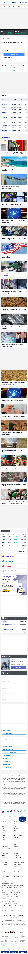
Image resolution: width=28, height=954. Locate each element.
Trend (3, 837)
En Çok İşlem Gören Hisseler (8, 909)
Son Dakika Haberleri (6, 824)
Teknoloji (16, 824)
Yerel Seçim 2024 (16, 891)
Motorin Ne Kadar (7, 733)
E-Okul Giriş (17, 860)
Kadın (3, 833)
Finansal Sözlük (5, 853)
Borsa (12, 6)
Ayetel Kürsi (17, 869)
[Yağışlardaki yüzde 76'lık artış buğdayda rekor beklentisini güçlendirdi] (14, 375)
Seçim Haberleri (17, 833)
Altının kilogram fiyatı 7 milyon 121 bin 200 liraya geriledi (13, 221)
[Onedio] (4, 941)
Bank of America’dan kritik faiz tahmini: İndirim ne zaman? (12, 187)
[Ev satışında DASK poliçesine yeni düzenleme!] (14, 409)
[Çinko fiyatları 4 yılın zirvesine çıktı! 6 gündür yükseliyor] (14, 319)
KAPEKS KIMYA (5, 627)
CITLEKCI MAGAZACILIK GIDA (7, 629)
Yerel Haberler (5, 846)
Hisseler (4, 855)
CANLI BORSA (10, 561)
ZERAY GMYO (4, 632)
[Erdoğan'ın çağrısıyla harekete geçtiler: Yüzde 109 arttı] (14, 477)
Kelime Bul (16, 851)
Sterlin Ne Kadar (6, 761)
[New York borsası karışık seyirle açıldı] (14, 197)
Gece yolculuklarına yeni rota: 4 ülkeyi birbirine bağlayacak (12, 292)
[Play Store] (4, 819)
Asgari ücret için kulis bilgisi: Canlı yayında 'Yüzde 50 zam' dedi (13, 345)
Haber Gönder (23, 819)
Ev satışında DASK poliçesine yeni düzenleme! (14, 416)
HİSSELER (8, 566)
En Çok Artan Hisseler (7, 907)
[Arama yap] (20, 2)
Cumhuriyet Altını (5, 114)
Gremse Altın (4, 117)
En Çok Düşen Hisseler (18, 905)
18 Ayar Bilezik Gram (6, 127)
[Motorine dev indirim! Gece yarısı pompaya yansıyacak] (14, 266)
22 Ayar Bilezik (14, 896)
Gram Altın (4, 102)
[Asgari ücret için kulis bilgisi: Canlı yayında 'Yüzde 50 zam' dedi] (14, 337)
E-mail (15, 839)
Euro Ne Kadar (6, 758)
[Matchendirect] (14, 936)
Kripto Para (4, 857)
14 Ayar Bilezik (13, 894)
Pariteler (12, 910)
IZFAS (3, 545)
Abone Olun (19, 667)
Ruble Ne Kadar (6, 767)
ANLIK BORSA (10, 556)
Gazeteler (16, 837)
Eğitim (3, 839)
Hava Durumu (5, 869)
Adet (5, 47)
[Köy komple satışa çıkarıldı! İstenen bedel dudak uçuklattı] (14, 425)
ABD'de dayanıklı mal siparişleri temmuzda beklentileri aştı (13, 256)
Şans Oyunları (17, 842)
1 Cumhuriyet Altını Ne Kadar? (9, 901)
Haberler (4, 826)
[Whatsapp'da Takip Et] (24, 811)
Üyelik (14, 915)
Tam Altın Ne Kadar (7, 746)
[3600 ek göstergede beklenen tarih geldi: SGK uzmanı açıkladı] (14, 231)
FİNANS (3, 6)
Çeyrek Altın (4, 109)
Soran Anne (16, 853)
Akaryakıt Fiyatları (7, 727)
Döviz (24, 6)
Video (3, 844)
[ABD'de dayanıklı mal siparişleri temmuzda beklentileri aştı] (14, 248)
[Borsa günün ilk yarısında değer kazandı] (14, 393)
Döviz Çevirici (7, 673)
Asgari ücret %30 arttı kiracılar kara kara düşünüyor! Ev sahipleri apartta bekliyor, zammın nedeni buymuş (11, 881)
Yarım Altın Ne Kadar (7, 749)
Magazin (4, 835)
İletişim (5, 915)
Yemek (3, 830)
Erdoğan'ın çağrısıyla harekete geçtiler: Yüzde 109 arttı (14, 484)
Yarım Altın (4, 112)
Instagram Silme (17, 864)
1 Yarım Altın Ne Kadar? (7, 900)
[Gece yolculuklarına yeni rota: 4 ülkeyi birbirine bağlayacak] (14, 284)
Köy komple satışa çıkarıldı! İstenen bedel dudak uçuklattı (13, 433)
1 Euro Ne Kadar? (17, 903)
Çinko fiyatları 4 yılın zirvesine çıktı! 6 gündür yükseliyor (14, 327)
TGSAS (3, 542)
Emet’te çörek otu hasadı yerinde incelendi (13, 468)
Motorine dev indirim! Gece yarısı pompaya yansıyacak (13, 274)
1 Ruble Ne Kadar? (6, 905)
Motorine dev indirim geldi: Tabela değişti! (13, 153)
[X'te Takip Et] (11, 811)
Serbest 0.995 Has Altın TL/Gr (6, 133)
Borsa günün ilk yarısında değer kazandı (12, 400)
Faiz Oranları (19, 910)
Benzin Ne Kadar (6, 730)
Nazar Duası (16, 871)
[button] (4, 2)
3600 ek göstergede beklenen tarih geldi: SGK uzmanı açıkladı (14, 239)
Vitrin (15, 830)
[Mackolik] (6, 936)
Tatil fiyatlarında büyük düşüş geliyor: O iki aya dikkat (13, 169)
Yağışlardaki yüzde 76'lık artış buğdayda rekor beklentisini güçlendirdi (14, 383)
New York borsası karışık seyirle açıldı (11, 204)
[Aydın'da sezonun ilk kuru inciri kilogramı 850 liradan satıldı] (14, 302)
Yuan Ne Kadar (6, 764)
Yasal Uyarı (12, 917)
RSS (16, 917)
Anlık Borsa (18, 6)
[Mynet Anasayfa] (14, 2)
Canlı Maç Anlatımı (18, 835)
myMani (16, 846)
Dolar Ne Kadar (6, 755)
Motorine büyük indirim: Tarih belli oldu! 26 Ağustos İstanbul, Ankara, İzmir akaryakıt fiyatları (13, 502)
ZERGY (3, 536)
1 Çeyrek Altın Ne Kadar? (8, 898)
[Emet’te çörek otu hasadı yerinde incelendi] (14, 460)
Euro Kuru (4, 864)
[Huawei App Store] (15, 819)
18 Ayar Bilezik (5, 896)
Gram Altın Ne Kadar (7, 743)
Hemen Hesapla (14, 54)
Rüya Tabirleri (5, 866)
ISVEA (3, 548)
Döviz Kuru (4, 910)
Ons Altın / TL (4, 107)
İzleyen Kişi (22, 621)
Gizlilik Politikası (20, 915)
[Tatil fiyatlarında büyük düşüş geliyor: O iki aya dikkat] (14, 162)
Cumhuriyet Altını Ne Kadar (9, 752)
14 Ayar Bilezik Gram (6, 125)
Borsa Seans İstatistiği (7, 848)
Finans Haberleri (6, 891)
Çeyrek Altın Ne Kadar (8, 740)
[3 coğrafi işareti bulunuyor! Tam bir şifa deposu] (14, 443)
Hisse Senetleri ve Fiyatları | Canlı (8, 624)
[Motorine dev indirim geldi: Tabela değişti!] (14, 145)
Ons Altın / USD (5, 104)
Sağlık (15, 826)
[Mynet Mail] (26, 2)
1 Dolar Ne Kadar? (6, 903)
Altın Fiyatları (5, 860)
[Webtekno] (13, 941)
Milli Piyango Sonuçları (19, 857)
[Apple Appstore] (10, 819)
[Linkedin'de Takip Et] (18, 811)
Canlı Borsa (4, 851)
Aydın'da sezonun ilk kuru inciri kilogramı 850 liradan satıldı (14, 309)
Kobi (15, 844)
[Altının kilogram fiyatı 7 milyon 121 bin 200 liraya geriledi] (14, 213)
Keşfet (3, 871)
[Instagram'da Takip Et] (14, 811)
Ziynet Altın (4, 122)
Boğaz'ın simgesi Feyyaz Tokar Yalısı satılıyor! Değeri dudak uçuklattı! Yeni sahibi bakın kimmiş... (12, 887)
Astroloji (16, 828)
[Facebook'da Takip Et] (8, 811)
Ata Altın (3, 120)
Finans (3, 828)
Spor (3, 842)
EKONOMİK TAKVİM (10, 571)
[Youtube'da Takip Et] (21, 811)
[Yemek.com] (23, 941)
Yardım (9, 915)
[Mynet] (22, 936)
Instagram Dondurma (19, 862)
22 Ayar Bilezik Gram (6, 130)
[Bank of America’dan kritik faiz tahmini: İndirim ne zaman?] (14, 179)
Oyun (15, 848)
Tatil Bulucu (16, 855)
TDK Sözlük (16, 866)
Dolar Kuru (4, 862)
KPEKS (3, 539)
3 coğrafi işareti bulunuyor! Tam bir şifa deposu (12, 451)
